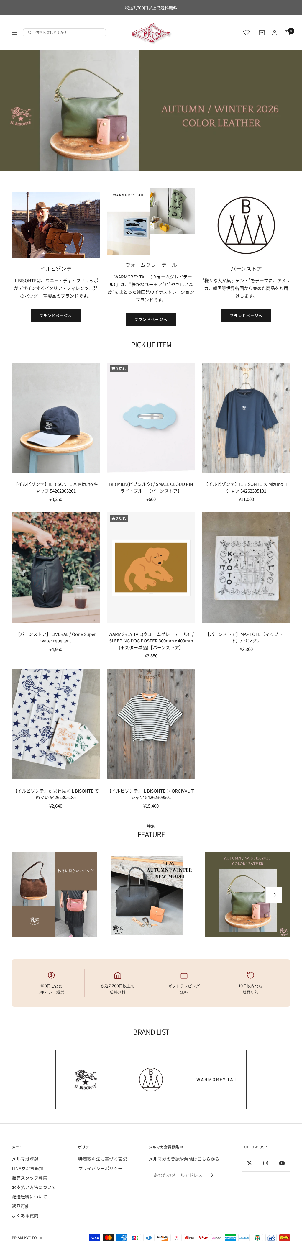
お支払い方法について (34, 1187)
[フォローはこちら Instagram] (266, 1163)
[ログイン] (274, 32)
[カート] (287, 32)
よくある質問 (25, 1215)
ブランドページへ (55, 315)
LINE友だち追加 (27, 1168)
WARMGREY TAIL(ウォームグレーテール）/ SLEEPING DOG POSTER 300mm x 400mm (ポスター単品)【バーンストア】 (151, 640)
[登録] (211, 1175)
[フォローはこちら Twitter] (250, 1163)
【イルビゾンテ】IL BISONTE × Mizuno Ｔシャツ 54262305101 (246, 487)
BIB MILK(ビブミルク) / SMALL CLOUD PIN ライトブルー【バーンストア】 (151, 487)
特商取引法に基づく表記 (102, 1159)
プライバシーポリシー (100, 1168)
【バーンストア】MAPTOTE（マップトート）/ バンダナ (246, 637)
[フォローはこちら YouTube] (282, 1163)
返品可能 (20, 1206)
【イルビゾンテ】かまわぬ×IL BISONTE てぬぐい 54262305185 (56, 794)
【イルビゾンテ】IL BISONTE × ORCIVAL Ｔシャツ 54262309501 (151, 794)
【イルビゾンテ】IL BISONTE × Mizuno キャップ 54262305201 (56, 487)
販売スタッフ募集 (29, 1178)
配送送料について (29, 1196)
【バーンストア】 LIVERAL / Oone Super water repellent (56, 637)
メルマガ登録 (25, 1159)
